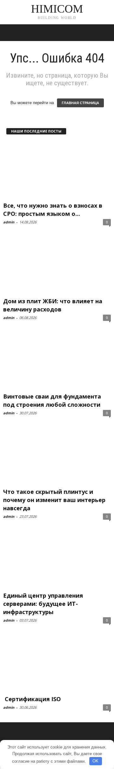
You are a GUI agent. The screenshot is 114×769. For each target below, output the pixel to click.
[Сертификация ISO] (57, 663)
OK (95, 761)
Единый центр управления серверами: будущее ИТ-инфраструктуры (43, 604)
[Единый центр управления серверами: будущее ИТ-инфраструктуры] (57, 559)
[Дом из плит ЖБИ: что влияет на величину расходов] (57, 265)
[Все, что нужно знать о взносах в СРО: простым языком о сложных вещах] (57, 169)
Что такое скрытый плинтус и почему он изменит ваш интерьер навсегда (54, 500)
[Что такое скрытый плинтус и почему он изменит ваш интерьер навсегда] (57, 456)
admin (8, 222)
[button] (104, 33)
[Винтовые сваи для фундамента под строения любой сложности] (57, 360)
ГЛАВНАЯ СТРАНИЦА (80, 103)
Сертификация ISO (32, 699)
